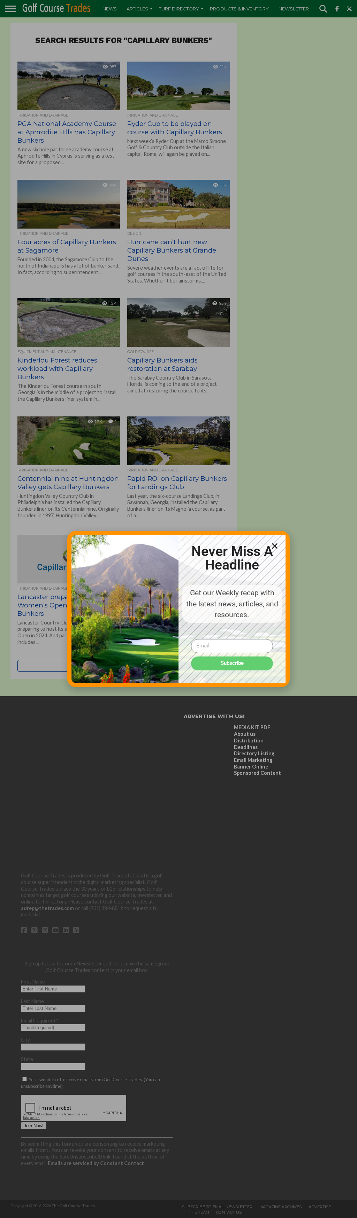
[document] (178, 609)
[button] (275, 546)
